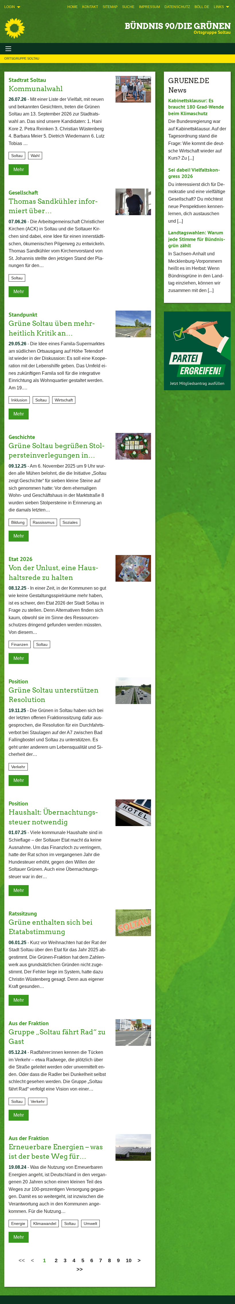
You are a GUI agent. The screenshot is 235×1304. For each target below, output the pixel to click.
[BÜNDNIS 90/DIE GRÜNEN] (14, 28)
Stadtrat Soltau (27, 80)
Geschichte (22, 437)
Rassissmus (43, 522)
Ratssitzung (23, 913)
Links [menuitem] (219, 7)
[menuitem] (72, 7)
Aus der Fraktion (29, 1023)
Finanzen (19, 644)
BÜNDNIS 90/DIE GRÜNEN (178, 26)
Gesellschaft (23, 192)
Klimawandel (44, 1223)
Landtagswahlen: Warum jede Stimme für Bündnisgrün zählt (196, 239)
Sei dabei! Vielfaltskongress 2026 (194, 173)
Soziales (70, 522)
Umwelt (90, 1223)
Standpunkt (23, 314)
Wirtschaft (64, 400)
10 (129, 1260)
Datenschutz (177, 7)
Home (72, 7)
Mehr (18, 169)
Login (9, 7)
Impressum (149, 7)
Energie (18, 1223)
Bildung (18, 522)
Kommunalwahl (36, 89)
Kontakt (90, 7)
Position (18, 681)
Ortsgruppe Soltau (21, 58)
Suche (128, 7)
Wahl (35, 155)
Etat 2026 (20, 559)
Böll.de (202, 7)
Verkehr (18, 766)
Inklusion (19, 400)
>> (80, 1269)
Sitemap (110, 7)
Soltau (17, 155)
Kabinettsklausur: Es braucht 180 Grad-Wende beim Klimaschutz (196, 107)
